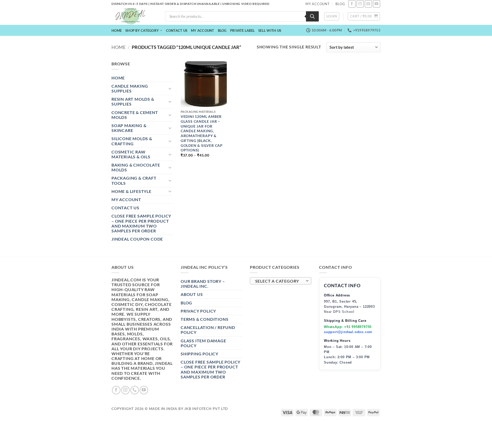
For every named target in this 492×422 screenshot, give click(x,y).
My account (202, 30)
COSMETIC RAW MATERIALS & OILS (130, 154)
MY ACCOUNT (317, 4)
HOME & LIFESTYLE (131, 191)
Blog (222, 30)
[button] (331, 16)
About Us (192, 294)
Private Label (242, 30)
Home (116, 30)
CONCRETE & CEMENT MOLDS (134, 115)
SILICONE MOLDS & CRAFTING (131, 141)
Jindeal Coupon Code (137, 238)
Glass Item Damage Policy (203, 343)
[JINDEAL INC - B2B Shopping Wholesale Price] (132, 16)
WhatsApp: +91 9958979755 (348, 327)
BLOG (340, 4)
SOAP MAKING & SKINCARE (128, 128)
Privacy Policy (198, 310)
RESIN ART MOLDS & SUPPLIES (132, 101)
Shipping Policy (199, 353)
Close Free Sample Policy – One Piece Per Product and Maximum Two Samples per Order (141, 223)
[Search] (312, 16)
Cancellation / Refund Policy (208, 330)
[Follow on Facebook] (352, 3)
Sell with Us (269, 30)
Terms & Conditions (204, 319)
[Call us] (134, 390)
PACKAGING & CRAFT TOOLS (134, 180)
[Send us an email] (368, 3)
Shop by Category (142, 30)
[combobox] (280, 280)
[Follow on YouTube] (376, 3)
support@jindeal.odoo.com (348, 332)
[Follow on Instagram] (360, 3)
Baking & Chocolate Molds (135, 167)
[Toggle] (170, 88)
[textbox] (279, 281)
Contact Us (177, 30)
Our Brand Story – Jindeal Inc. (203, 284)
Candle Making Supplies (129, 88)
